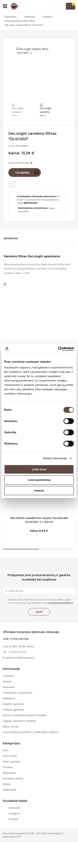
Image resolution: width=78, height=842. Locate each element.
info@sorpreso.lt (24, 657)
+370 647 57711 (17, 652)
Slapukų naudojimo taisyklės (19, 721)
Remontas (9, 687)
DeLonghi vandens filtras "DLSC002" (24, 25)
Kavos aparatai (11, 761)
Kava (6, 750)
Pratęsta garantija (13, 709)
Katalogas (29, 16)
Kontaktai (8, 675)
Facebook (14, 807)
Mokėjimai (9, 698)
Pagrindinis (11, 16)
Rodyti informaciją (55, 458)
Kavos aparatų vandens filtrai (20, 20)
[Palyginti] (12, 184)
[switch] (68, 421)
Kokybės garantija (13, 704)
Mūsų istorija (10, 726)
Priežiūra (47, 16)
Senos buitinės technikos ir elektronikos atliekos (31, 732)
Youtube (13, 819)
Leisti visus (39, 469)
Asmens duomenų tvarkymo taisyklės (25, 715)
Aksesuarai (9, 772)
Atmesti (39, 490)
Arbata (7, 784)
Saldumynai (9, 789)
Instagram (14, 813)
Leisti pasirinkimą (39, 479)
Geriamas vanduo (13, 778)
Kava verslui (10, 756)
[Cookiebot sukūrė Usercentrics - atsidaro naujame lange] (58, 349)
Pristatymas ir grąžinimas (17, 692)
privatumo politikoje (60, 602)
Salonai (7, 681)
